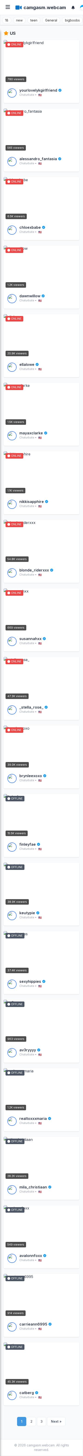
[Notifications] (73, 7)
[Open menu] (8, 7)
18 (6, 20)
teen (33, 20)
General (51, 20)
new (19, 20)
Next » (56, 1421)
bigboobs (72, 20)
